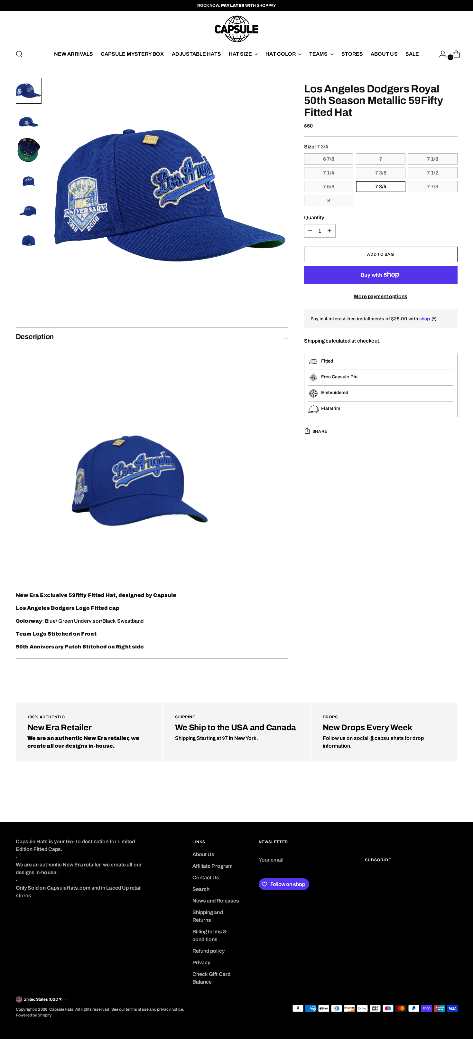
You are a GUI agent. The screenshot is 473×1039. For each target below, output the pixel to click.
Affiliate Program (212, 866)
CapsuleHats (61, 1009)
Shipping (314, 341)
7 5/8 (328, 186)
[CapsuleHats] (236, 29)
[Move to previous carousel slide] (437, 800)
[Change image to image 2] (29, 120)
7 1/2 (432, 172)
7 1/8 (432, 158)
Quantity (314, 217)
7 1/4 (328, 172)
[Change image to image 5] (29, 209)
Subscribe (378, 860)
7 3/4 (380, 186)
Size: (316, 146)
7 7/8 (432, 186)
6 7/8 (328, 158)
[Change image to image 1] (29, 91)
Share (319, 431)
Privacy (201, 962)
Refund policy (208, 951)
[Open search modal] (19, 54)
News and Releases (215, 900)
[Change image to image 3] (29, 150)
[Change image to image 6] (29, 239)
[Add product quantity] (310, 230)
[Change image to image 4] (29, 180)
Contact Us (205, 877)
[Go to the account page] (440, 54)
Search (200, 889)
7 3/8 (380, 172)
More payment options (380, 296)
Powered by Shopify (34, 1015)
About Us (203, 854)
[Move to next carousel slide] (452, 800)
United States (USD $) (42, 999)
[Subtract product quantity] (329, 230)
